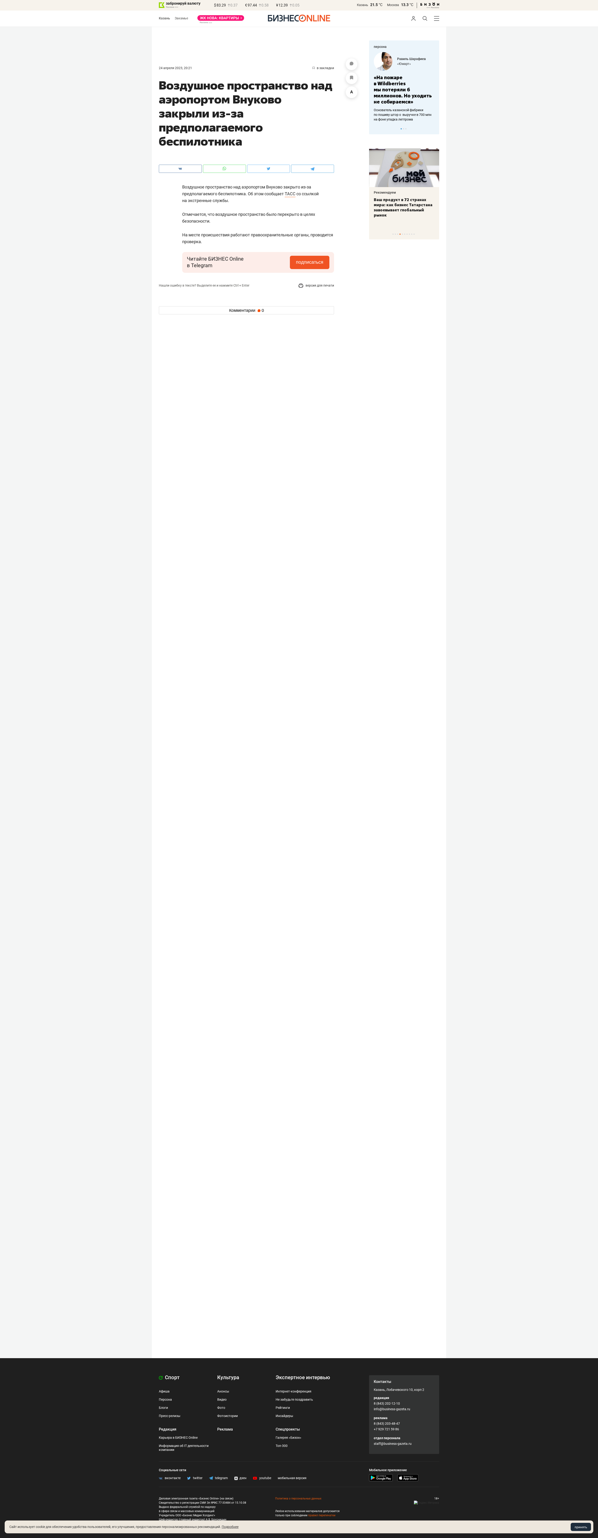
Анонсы (223, 1391)
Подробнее (230, 1527)
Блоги (163, 1408)
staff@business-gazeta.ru (393, 1444)
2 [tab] (403, 128)
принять (581, 1527)
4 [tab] (400, 234)
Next (434, 128)
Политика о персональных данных (298, 1498)
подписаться (309, 262)
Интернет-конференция (293, 1391)
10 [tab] (414, 234)
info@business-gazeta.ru (392, 1409)
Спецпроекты (288, 1429)
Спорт (172, 1377)
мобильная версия (292, 1478)
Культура (228, 1377)
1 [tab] (401, 128)
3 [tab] (405, 128)
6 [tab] (404, 234)
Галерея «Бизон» (288, 1437)
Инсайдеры (284, 1416)
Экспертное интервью (303, 1377)
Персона (165, 1399)
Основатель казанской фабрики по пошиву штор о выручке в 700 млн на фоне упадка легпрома (402, 114)
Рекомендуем (385, 192)
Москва (393, 5)
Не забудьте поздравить (294, 1399)
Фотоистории (227, 1416)
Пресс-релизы (169, 1416)
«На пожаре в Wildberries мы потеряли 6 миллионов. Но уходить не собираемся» (403, 89)
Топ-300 (282, 1446)
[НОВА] (220, 19)
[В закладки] (351, 78)
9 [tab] (411, 234)
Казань (362, 5)
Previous (375, 128)
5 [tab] (402, 234)
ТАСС (290, 193)
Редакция (167, 1429)
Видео (222, 1399)
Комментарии (246, 310)
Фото (221, 1408)
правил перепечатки (321, 1515)
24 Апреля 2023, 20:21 (175, 68)
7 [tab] (407, 234)
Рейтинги (283, 1408)
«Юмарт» (404, 64)
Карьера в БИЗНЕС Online (178, 1437)
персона (380, 47)
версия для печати (319, 285)
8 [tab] (409, 234)
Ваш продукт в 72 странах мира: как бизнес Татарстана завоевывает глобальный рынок (403, 207)
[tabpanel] (404, 87)
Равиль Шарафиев (411, 59)
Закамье (181, 18)
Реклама (225, 1429)
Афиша (164, 1391)
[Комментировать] (351, 64)
